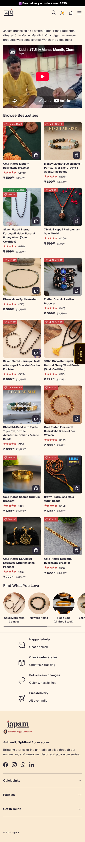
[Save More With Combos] (14, 603)
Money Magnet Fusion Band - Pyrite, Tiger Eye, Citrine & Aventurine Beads (63, 168)
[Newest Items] (39, 603)
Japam (15, 832)
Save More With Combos (14, 619)
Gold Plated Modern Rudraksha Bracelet (16, 165)
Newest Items (39, 618)
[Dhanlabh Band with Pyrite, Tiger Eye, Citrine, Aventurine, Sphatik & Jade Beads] (22, 405)
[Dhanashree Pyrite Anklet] (22, 277)
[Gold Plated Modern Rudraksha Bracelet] (22, 141)
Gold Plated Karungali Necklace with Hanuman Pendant (19, 563)
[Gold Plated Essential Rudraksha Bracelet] (63, 536)
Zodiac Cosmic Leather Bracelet (59, 301)
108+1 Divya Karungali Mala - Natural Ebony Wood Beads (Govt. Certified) (63, 365)
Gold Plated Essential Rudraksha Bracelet (58, 560)
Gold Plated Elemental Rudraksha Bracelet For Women (59, 431)
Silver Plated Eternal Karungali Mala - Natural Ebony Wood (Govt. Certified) (19, 235)
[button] (70, 12)
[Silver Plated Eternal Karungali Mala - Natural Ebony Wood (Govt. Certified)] (22, 207)
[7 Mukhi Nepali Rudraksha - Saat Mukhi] (63, 207)
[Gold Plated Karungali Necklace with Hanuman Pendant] (22, 536)
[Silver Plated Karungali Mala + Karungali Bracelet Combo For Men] (22, 339)
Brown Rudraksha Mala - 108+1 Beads (60, 499)
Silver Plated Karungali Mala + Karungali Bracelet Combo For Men (21, 365)
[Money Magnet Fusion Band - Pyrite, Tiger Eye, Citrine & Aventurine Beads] (63, 141)
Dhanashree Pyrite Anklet (20, 299)
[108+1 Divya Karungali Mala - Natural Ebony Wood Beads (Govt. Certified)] (63, 339)
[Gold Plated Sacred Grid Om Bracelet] (22, 474)
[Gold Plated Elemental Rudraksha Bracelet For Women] (63, 405)
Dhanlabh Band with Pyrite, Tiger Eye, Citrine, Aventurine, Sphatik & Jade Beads (21, 433)
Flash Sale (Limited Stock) (63, 619)
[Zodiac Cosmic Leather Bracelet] (63, 277)
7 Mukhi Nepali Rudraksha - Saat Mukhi (62, 231)
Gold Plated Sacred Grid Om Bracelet (21, 499)
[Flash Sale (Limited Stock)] (64, 603)
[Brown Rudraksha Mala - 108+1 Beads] (63, 474)
